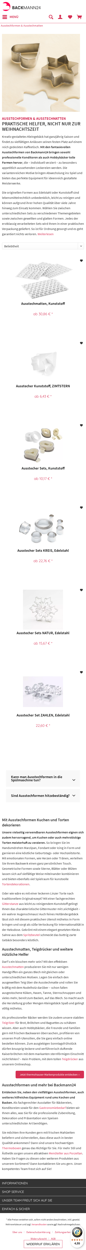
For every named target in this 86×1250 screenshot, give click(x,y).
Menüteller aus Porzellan (65, 1153)
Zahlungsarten (63, 1232)
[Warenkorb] (80, 17)
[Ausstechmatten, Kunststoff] (43, 280)
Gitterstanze (10, 904)
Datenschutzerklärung (38, 1232)
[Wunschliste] (70, 17)
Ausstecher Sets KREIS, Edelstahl (43, 550)
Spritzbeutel (31, 935)
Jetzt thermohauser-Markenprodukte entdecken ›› (50, 1074)
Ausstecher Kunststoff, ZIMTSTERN (43, 386)
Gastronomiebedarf (52, 1108)
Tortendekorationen (15, 884)
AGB (53, 1238)
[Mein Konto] (60, 17)
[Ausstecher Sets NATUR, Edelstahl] (43, 610)
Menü (14, 17)
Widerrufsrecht (39, 1238)
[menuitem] (10, 17)
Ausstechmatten (13, 967)
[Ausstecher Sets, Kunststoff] (43, 445)
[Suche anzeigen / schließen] (51, 17)
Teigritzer (8, 1023)
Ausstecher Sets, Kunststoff (43, 468)
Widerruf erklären (43, 1244)
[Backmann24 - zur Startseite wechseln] (21, 6)
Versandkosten (39, 1224)
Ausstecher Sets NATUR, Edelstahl (43, 633)
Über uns (17, 1232)
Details (42, 328)
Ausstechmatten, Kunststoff (43, 303)
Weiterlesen (46, 234)
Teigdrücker (70, 1059)
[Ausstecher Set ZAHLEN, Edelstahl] (43, 692)
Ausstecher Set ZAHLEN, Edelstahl (43, 715)
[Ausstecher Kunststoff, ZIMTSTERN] (43, 363)
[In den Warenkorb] (52, 739)
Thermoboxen (11, 1148)
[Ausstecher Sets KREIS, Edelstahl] (43, 527)
